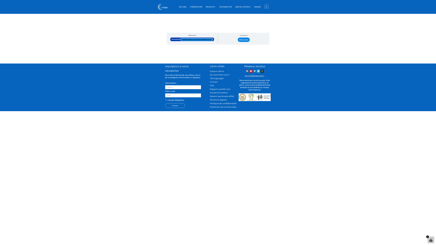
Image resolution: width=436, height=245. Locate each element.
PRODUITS (210, 7)
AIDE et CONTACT (243, 7)
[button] (211, 6)
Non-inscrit (176, 39)
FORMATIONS (196, 7)
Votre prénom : (171, 83)
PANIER (257, 7)
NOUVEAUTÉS (225, 7)
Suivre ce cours (243, 40)
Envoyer (175, 106)
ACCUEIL (183, 7)
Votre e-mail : (171, 91)
